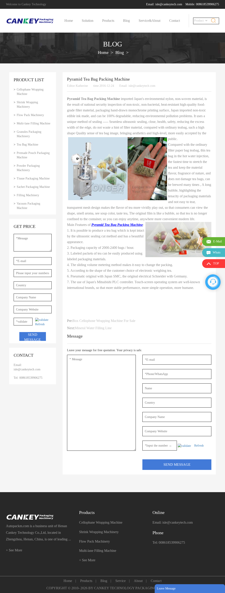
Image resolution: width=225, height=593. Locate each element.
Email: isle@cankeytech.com (164, 4)
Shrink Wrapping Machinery (27, 104)
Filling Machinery (28, 195)
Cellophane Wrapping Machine (30, 92)
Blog (126, 20)
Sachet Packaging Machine (33, 186)
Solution (87, 20)
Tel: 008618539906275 (28, 377)
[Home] (30, 20)
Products (108, 20)
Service (120, 581)
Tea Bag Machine (27, 144)
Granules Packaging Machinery (29, 134)
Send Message (32, 337)
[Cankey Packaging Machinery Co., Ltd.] (39, 517)
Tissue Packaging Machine (33, 178)
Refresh (40, 324)
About (156, 20)
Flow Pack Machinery (30, 115)
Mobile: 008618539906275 (202, 4)
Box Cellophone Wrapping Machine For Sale (104, 321)
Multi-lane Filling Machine (33, 123)
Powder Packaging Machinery (28, 168)
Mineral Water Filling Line (93, 328)
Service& (145, 20)
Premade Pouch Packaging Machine (33, 155)
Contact (174, 20)
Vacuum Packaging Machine (28, 206)
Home (68, 20)
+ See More (14, 550)
